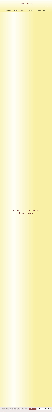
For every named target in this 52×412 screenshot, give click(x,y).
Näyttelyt (30, 10)
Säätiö (44, 10)
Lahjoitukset (38, 10)
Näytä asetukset (48, 408)
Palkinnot (22, 10)
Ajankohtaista (8, 10)
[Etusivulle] (26, 4)
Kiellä (40, 408)
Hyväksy (32, 408)
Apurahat (15, 10)
